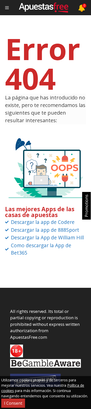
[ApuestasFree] (43, 7)
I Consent (13, 403)
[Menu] (7, 7)
